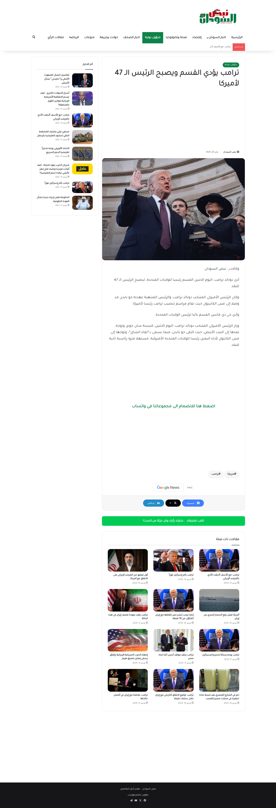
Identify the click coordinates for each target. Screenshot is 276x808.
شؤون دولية (153, 37)
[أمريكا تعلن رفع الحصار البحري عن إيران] (219, 600)
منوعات (89, 37)
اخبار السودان (217, 37)
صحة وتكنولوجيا (176, 37)
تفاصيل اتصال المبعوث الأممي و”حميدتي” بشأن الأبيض (56, 79)
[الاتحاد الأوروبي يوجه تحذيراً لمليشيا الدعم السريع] (82, 154)
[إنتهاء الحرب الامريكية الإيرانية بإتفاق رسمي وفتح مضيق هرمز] (128, 640)
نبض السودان (229, 152)
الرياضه (74, 37)
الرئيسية (236, 37)
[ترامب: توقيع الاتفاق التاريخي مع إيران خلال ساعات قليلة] (173, 680)
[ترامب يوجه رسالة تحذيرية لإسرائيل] (219, 640)
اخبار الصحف (131, 37)
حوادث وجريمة (109, 37)
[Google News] (168, 488)
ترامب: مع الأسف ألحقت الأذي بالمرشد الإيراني (208, 47)
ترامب (215, 474)
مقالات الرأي (56, 37)
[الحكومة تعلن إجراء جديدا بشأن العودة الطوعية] (82, 203)
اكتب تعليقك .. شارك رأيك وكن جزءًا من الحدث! (173, 521)
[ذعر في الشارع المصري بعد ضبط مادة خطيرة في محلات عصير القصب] (219, 680)
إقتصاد (196, 37)
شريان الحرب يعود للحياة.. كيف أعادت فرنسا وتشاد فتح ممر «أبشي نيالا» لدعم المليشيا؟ (53, 169)
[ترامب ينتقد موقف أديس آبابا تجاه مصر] (173, 640)
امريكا (231, 474)
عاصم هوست (134, 795)
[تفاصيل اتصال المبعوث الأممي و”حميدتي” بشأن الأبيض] (82, 80)
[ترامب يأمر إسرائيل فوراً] (173, 560)
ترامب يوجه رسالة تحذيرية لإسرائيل (220, 655)
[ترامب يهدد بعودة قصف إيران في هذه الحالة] (128, 600)
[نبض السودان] (218, 16)
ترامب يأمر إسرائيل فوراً (181, 575)
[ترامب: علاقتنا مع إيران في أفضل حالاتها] (128, 680)
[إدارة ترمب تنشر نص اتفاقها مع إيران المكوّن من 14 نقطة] (173, 600)
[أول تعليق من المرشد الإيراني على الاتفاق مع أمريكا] (128, 560)
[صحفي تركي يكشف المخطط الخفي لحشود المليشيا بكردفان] (82, 137)
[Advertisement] (173, 120)
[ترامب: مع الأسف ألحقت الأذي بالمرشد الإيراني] (219, 560)
